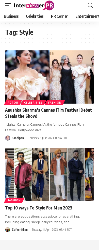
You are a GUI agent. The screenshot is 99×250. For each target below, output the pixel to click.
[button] (9, 5)
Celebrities (33, 102)
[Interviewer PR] (34, 5)
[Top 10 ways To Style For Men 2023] (49, 174)
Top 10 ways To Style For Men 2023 (38, 207)
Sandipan (18, 138)
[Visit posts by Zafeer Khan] (7, 229)
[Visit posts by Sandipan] (7, 138)
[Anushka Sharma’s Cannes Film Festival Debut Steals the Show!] (49, 77)
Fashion (54, 102)
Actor (13, 102)
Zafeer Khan (20, 230)
